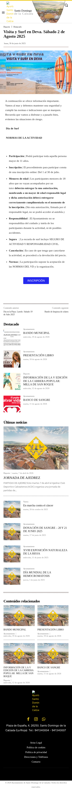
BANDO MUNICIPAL (36, 332)
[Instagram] (36, 719)
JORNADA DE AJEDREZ (21, 478)
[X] (26, 295)
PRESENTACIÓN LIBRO (38, 355)
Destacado (17, 27)
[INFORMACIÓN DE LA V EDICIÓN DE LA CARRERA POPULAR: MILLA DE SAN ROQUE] (11, 381)
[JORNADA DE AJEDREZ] (36, 448)
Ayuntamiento (29, 329)
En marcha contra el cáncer (38, 505)
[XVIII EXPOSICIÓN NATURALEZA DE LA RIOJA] (11, 554)
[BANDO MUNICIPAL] (11, 336)
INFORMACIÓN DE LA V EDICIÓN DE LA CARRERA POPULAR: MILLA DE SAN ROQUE (45, 381)
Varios (25, 502)
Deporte (6, 27)
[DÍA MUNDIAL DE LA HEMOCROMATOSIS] (11, 576)
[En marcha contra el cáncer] (11, 509)
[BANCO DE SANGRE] (11, 403)
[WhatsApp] (34, 295)
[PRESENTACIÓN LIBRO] (11, 359)
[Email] (42, 295)
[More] (58, 295)
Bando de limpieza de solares (57, 311)
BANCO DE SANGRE (36, 399)
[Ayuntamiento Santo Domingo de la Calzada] (36, 701)
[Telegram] (50, 295)
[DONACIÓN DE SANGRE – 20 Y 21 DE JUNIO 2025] (11, 531)
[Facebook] (18, 295)
